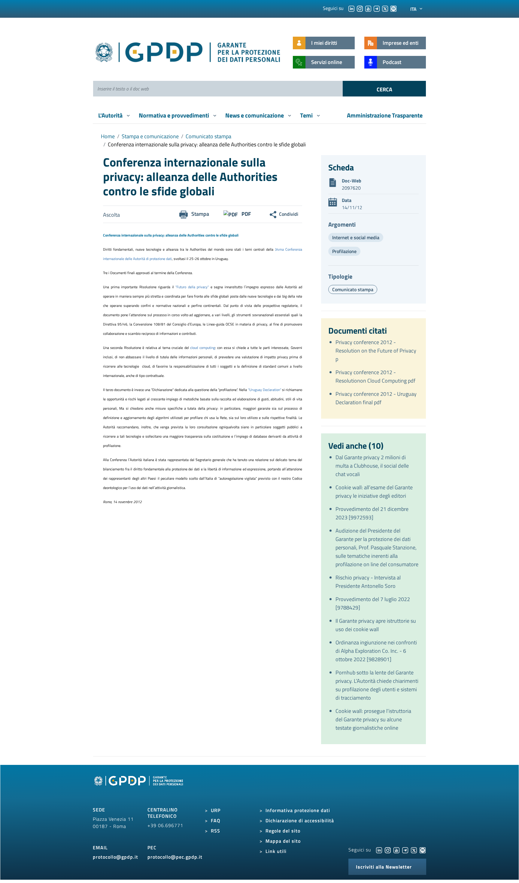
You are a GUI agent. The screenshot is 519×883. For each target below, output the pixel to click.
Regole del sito (283, 830)
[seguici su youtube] (368, 8)
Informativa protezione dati (298, 810)
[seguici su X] (385, 8)
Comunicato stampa (208, 136)
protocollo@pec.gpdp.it (174, 856)
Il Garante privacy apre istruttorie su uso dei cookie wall (375, 625)
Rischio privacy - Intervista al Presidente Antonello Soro (368, 581)
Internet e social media (355, 237)
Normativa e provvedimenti (174, 115)
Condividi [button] (288, 214)
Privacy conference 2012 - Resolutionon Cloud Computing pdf (375, 376)
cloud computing (202, 347)
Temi (307, 115)
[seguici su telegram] (377, 8)
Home (108, 136)
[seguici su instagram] (360, 8)
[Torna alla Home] (188, 51)
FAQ (215, 820)
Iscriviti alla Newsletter (384, 866)
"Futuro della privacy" (193, 287)
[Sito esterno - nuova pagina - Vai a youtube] (396, 849)
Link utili (276, 851)
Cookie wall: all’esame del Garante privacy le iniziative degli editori (374, 491)
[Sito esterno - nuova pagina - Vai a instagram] (388, 849)
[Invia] (384, 88)
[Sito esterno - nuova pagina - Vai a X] (414, 849)
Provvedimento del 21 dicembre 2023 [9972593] (371, 513)
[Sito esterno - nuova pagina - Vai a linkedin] (379, 849)
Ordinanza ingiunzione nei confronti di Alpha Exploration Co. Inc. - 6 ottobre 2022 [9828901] (376, 650)
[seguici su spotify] (393, 8)
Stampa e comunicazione (150, 136)
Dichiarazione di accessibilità (300, 820)
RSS (215, 830)
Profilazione (344, 251)
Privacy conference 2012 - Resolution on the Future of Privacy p (375, 350)
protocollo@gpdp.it (115, 856)
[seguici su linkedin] (351, 8)
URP (215, 810)
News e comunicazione (255, 115)
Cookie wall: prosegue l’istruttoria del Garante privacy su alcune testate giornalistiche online (373, 719)
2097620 (351, 187)
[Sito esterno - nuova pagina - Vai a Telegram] (405, 849)
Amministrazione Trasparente (385, 115)
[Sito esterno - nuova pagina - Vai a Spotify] (423, 849)
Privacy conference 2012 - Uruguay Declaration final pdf (376, 398)
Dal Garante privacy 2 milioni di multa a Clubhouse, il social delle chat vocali (372, 465)
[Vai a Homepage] (139, 787)
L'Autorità (111, 115)
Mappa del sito (283, 841)
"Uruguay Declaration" (265, 390)
